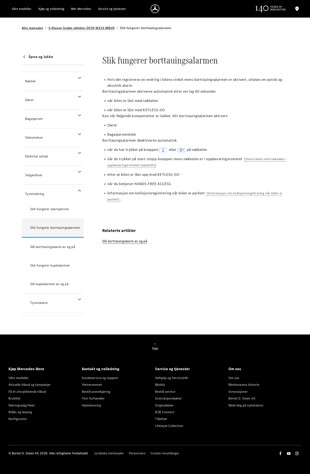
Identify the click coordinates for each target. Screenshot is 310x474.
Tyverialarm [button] (39, 303)
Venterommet (92, 384)
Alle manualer (32, 28)
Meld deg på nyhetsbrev (245, 405)
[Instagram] (296, 453)
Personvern (137, 453)
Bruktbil (14, 398)
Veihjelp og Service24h (171, 378)
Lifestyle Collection (169, 426)
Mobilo (160, 384)
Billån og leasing (20, 412)
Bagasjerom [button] (34, 118)
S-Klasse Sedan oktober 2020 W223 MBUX (82, 28)
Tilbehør (161, 419)
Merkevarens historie (243, 384)
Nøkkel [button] (30, 81)
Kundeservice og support (100, 378)
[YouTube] (288, 453)
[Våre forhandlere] (297, 9)
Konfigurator (17, 419)
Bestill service (165, 391)
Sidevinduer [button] (34, 137)
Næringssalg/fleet (21, 405)
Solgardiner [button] (33, 175)
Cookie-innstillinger (165, 453)
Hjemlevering (91, 405)
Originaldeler (164, 405)
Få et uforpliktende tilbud (27, 391)
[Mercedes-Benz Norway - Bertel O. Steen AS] (155, 8)
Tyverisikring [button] (34, 194)
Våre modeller (18, 378)
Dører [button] (29, 100)
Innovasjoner (238, 391)
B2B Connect (164, 412)
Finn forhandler (93, 398)
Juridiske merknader (109, 453)
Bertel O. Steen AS (241, 398)
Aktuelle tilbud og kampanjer (29, 384)
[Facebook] (280, 453)
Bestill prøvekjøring (96, 391)
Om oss (233, 378)
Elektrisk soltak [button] (36, 156)
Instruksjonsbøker (168, 398)
